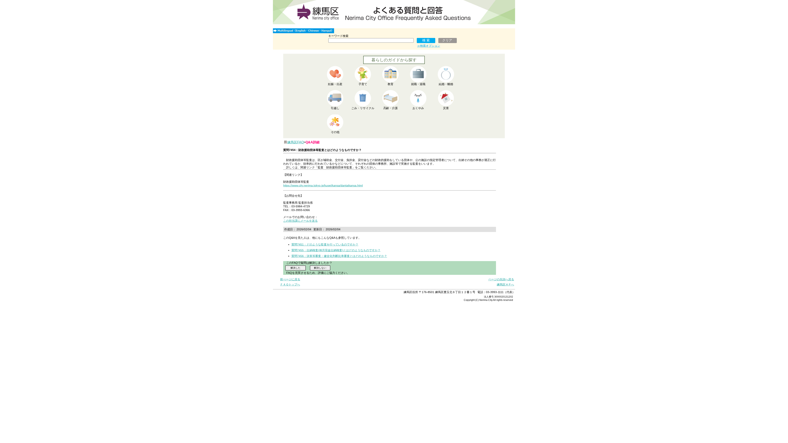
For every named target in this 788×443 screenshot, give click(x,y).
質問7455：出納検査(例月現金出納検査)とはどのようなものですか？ (335, 250)
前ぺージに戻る (290, 279)
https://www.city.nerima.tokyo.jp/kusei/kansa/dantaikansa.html (323, 185)
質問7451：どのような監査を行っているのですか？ (324, 244)
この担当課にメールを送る (300, 220)
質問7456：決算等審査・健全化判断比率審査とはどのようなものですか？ (339, 256)
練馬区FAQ (295, 142)
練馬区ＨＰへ (505, 284)
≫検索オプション (428, 45)
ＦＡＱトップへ (290, 284)
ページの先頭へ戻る (501, 279)
